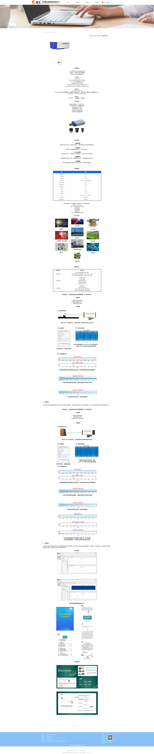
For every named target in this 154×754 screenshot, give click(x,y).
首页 (44, 32)
